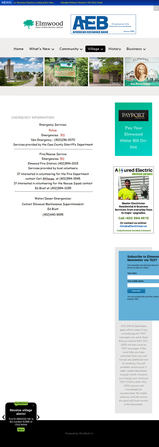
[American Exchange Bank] (103, 24)
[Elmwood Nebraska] (43, 23)
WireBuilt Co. (86, 433)
